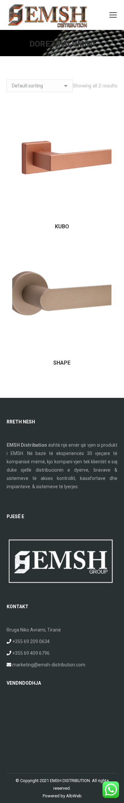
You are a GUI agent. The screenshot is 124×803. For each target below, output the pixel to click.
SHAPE (61, 363)
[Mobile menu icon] (113, 15)
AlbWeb (74, 795)
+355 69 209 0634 (31, 641)
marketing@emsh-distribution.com (48, 664)
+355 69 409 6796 (31, 653)
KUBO (62, 226)
